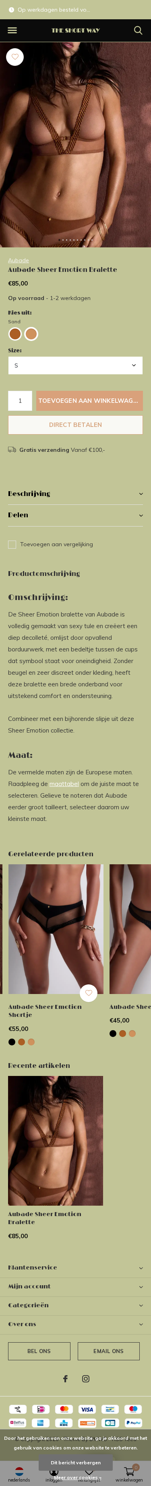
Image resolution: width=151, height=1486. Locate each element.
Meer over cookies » (77, 1477)
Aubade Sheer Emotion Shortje (45, 1011)
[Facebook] (65, 1379)
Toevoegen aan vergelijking (56, 544)
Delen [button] (18, 515)
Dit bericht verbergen (76, 1462)
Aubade (18, 260)
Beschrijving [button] (29, 494)
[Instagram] (85, 1379)
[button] (12, 30)
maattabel (64, 784)
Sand (14, 321)
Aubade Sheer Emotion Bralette (44, 1218)
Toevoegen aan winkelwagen (89, 400)
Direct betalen (75, 425)
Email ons (108, 1351)
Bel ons (39, 1351)
